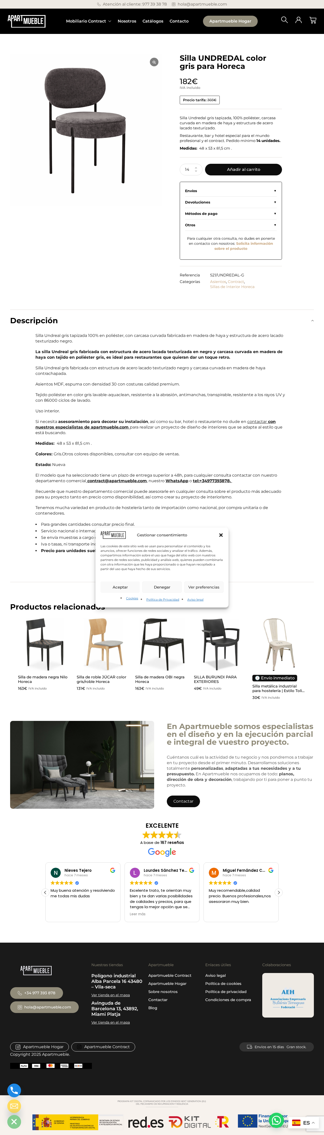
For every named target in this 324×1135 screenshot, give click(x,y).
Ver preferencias (203, 587)
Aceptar (120, 587)
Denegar (162, 587)
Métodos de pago (201, 214)
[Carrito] (312, 20)
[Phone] (14, 1090)
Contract (236, 281)
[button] (221, 535)
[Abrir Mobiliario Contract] (109, 21)
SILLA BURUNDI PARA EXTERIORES (215, 679)
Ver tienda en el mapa (110, 995)
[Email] (14, 1106)
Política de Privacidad (162, 599)
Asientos (218, 281)
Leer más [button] (58, 914)
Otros (190, 225)
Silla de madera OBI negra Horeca (160, 679)
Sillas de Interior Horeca (232, 286)
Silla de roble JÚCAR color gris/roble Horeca (101, 679)
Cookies (132, 598)
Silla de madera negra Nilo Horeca (43, 679)
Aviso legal (195, 599)
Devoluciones (197, 202)
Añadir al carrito (243, 169)
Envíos (191, 191)
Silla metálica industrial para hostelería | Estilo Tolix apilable (278, 691)
